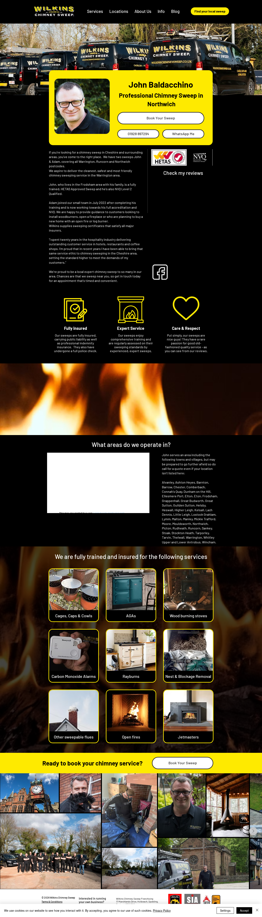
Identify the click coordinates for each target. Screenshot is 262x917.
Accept (244, 910)
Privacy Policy (162, 910)
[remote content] (183, 216)
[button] (118, 11)
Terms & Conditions (52, 901)
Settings (225, 910)
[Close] (257, 910)
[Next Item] (253, 831)
